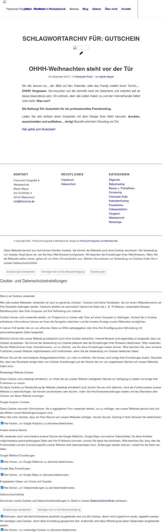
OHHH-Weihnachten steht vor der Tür (81, 68)
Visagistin (114, 213)
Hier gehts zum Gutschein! (39, 129)
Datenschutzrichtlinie (102, 500)
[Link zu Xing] (156, 9)
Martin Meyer (107, 76)
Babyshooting (116, 184)
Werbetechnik (116, 217)
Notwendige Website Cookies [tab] (16, 372)
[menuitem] (27, 9)
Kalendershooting (119, 201)
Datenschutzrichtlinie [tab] (12, 494)
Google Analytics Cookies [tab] (15, 402)
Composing (115, 192)
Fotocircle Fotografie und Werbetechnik (99, 240)
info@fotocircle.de (24, 201)
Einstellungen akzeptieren (21, 271)
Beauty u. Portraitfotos (122, 188)
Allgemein (114, 179)
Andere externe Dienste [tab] (13, 430)
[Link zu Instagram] (144, 9)
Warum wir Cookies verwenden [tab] (17, 296)
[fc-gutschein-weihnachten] (81, 54)
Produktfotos (116, 205)
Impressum (67, 179)
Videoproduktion (118, 209)
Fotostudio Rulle (83, 76)
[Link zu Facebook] (150, 9)
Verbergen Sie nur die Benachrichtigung (62, 271)
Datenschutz (68, 184)
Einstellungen (98, 271)
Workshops (115, 222)
